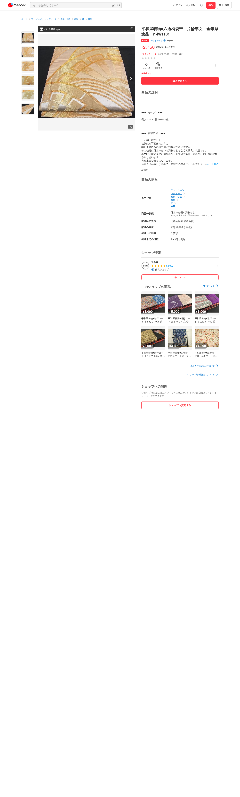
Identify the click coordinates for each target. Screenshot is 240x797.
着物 (76, 19)
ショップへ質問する (180, 405)
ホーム (24, 19)
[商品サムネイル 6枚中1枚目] (28, 38)
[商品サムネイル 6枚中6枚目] (28, 109)
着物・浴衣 (65, 19)
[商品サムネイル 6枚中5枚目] (28, 94)
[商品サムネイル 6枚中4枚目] (28, 80)
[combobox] (76, 5)
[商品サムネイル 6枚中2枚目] (28, 52)
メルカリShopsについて (202, 366)
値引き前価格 (156, 40)
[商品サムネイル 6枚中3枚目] (28, 66)
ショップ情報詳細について (201, 374)
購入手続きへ (180, 81)
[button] (113, 5)
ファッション (37, 19)
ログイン (177, 5)
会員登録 (190, 5)
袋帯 (90, 19)
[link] (211, 286)
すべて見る (209, 285)
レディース (52, 19)
